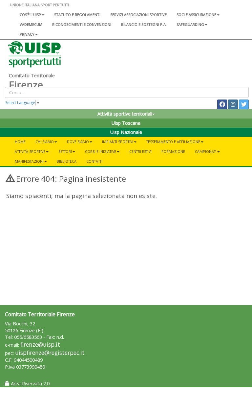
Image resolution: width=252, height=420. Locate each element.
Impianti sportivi (117, 141)
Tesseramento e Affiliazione (173, 141)
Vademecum (31, 24)
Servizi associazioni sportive (138, 14)
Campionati (206, 151)
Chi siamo (44, 141)
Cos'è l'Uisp (30, 14)
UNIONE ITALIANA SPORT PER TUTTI (39, 4)
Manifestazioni (29, 161)
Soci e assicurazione (196, 14)
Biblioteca (66, 161)
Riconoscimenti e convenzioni (81, 24)
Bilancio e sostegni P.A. (144, 24)
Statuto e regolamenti (77, 14)
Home (20, 141)
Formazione (173, 151)
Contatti (94, 161)
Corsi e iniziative (100, 151)
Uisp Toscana (126, 123)
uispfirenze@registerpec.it (50, 352)
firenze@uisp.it (40, 344)
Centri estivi (140, 151)
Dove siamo (78, 141)
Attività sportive (30, 151)
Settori (65, 151)
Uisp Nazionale (126, 132)
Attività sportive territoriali (124, 114)
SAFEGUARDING (190, 24)
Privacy (27, 34)
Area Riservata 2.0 (30, 383)
